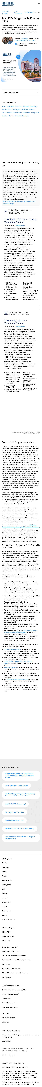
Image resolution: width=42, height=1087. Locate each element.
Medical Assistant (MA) (10, 994)
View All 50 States (8, 919)
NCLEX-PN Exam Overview (11, 969)
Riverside (26, 106)
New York (5, 863)
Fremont (32, 109)
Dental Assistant (8, 1003)
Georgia (5, 893)
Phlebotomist (7, 998)
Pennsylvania (6, 885)
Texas (4, 876)
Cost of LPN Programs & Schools (14, 956)
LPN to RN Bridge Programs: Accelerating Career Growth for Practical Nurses (20, 795)
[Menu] (38, 4)
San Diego (33, 106)
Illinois (4, 872)
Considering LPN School (10, 951)
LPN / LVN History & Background (16, 786)
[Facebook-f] (10, 1055)
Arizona (4, 915)
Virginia (4, 906)
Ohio (3, 889)
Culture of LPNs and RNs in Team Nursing (19, 828)
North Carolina (7, 880)
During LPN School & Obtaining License (16, 960)
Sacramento (17, 113)
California (5, 867)
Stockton (18, 106)
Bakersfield (26, 113)
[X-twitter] (13, 1055)
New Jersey (6, 902)
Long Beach (35, 113)
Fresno (11, 116)
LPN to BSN (6, 941)
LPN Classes (6, 964)
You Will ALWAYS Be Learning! (15, 804)
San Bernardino (7, 113)
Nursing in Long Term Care (14, 812)
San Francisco (6, 109)
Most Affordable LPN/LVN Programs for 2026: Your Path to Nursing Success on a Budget (19, 775)
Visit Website (20, 225)
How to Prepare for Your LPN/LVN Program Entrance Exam (20, 838)
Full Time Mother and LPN (14, 820)
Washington (6, 911)
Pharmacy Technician (9, 1007)
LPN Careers (6, 977)
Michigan (5, 898)
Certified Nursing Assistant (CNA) (14, 990)
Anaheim (25, 109)
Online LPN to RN (8, 936)
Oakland (18, 116)
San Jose (5, 116)
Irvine (4, 106)
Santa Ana (25, 116)
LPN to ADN (6, 932)
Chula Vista (10, 106)
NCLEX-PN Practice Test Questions (15, 973)
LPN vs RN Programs (9, 1018)
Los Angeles (17, 109)
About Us (5, 1022)
